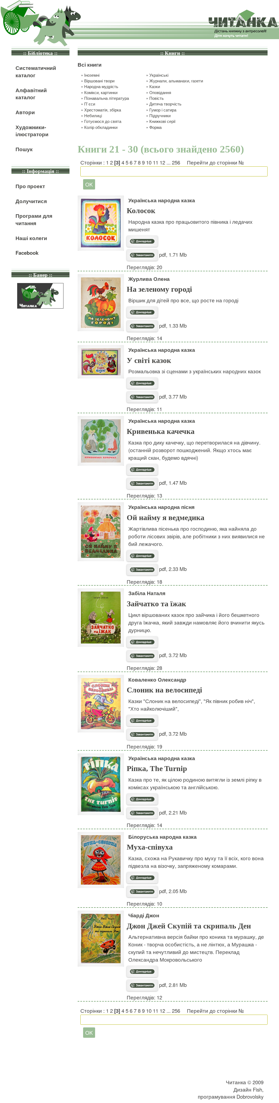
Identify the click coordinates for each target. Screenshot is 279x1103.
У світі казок (149, 360)
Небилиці (93, 115)
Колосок (141, 210)
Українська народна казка (161, 200)
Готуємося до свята (102, 121)
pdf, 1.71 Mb (172, 254)
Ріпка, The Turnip (157, 768)
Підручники (160, 115)
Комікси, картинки (100, 92)
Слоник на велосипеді (164, 690)
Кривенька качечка (161, 431)
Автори (25, 112)
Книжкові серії (162, 121)
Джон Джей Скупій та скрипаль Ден (189, 926)
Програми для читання (34, 219)
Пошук (24, 149)
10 (148, 162)
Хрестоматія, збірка (102, 110)
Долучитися (31, 201)
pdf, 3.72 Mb (172, 654)
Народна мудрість (101, 86)
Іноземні (91, 75)
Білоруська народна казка (162, 836)
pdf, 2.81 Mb (172, 984)
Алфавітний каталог (31, 93)
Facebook (27, 252)
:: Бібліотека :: (40, 53)
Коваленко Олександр (157, 679)
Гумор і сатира (162, 110)
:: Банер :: (40, 275)
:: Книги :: (172, 53)
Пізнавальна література (106, 98)
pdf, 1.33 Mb (172, 325)
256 (176, 162)
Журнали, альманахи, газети (176, 80)
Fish (257, 1089)
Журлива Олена (149, 278)
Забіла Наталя (146, 593)
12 (162, 162)
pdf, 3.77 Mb (172, 396)
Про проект (30, 186)
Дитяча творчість (165, 104)
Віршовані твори (99, 80)
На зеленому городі (159, 289)
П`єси (89, 104)
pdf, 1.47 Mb (172, 482)
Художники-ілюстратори (32, 130)
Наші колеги (31, 238)
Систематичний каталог (36, 71)
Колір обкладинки (100, 127)
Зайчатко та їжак (156, 603)
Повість (156, 98)
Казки (154, 86)
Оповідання (160, 92)
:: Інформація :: (40, 171)
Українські (158, 75)
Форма (155, 127)
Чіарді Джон (143, 915)
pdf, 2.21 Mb (172, 812)
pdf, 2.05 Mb (172, 890)
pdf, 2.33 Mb (172, 568)
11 (155, 162)
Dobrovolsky (249, 1096)
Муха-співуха (150, 847)
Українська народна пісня (161, 507)
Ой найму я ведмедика (165, 517)
